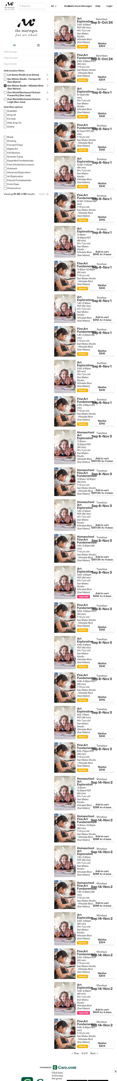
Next (94, 1053)
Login (109, 6)
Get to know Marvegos (80, 6)
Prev (75, 1053)
